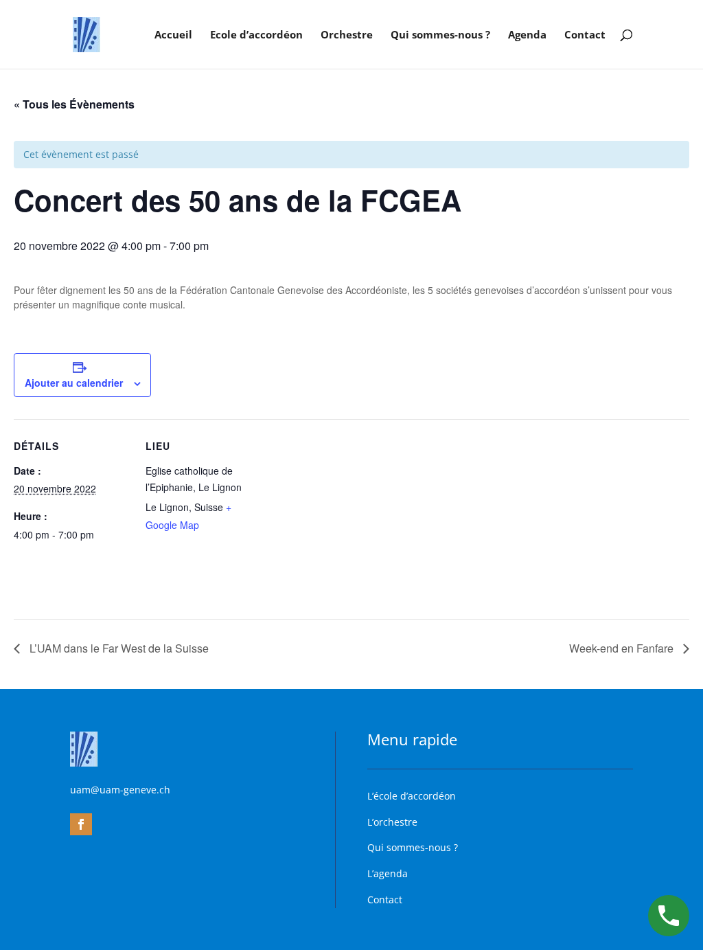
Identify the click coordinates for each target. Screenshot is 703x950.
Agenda (527, 35)
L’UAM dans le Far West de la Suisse (118, 648)
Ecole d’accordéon (256, 35)
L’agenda (387, 873)
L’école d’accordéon (411, 795)
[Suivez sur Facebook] (81, 824)
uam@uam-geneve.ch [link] (120, 789)
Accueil (173, 35)
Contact (585, 35)
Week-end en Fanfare (622, 648)
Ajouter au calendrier (74, 382)
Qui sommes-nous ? (440, 35)
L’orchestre (392, 821)
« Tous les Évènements (74, 104)
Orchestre (347, 35)
